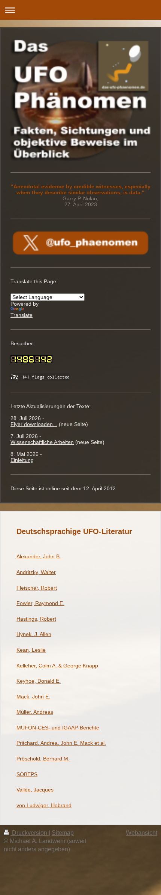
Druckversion (29, 833)
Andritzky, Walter (36, 572)
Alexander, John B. (38, 556)
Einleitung (22, 460)
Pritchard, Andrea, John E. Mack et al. (61, 743)
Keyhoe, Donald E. (38, 681)
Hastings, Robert (36, 619)
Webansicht (141, 833)
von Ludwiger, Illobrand (44, 805)
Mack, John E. (33, 697)
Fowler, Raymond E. (40, 603)
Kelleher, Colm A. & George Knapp (57, 666)
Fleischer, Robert (36, 588)
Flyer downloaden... (33, 424)
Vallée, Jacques (35, 790)
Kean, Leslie (31, 650)
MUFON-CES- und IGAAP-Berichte (57, 728)
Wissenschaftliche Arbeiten (42, 442)
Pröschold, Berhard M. (43, 759)
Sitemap (63, 833)
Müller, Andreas (34, 712)
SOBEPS (26, 774)
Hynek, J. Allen (33, 634)
